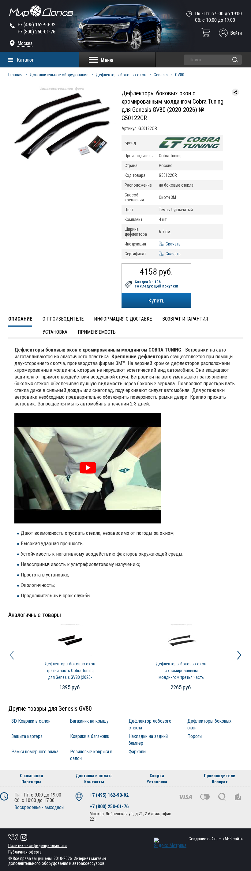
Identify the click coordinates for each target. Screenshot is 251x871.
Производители (219, 775)
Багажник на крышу (89, 721)
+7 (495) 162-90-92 (36, 25)
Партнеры (31, 781)
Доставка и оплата (94, 775)
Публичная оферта (25, 852)
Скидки (157, 775)
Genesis (161, 74)
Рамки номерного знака (34, 752)
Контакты (94, 781)
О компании (31, 775)
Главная (15, 74)
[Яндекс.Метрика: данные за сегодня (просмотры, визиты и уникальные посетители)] (170, 843)
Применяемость (97, 332)
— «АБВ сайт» (216, 838)
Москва (24, 43)
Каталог (25, 60)
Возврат (220, 781)
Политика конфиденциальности (37, 845)
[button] (12, 655)
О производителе (63, 319)
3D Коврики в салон (31, 721)
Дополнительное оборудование (59, 74)
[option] (70, 658)
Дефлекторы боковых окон (121, 74)
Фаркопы (137, 752)
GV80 (179, 74)
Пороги (194, 736)
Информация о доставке (123, 319)
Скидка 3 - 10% (156, 284)
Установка (55, 332)
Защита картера (27, 736)
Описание (20, 319)
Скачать (173, 244)
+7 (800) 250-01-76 (36, 32)
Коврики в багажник (89, 736)
